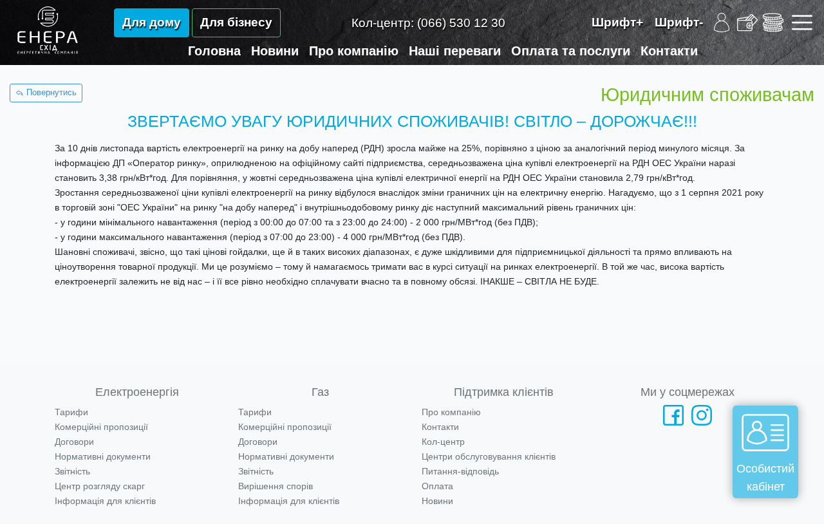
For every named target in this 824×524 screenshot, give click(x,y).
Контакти (669, 51)
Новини (275, 51)
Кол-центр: (428, 23)
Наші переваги (455, 51)
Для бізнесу (236, 22)
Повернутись (50, 92)
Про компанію (353, 51)
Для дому (151, 22)
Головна (214, 51)
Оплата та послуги (570, 51)
